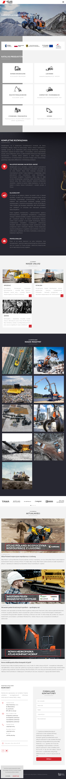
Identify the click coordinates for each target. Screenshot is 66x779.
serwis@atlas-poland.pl (12, 717)
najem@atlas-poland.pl (12, 721)
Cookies (7, 776)
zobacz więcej (8, 23)
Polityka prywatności (42, 774)
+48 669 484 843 (10, 735)
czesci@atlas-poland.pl (12, 719)
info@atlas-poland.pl (12, 715)
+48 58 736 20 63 (10, 726)
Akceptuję (16, 776)
